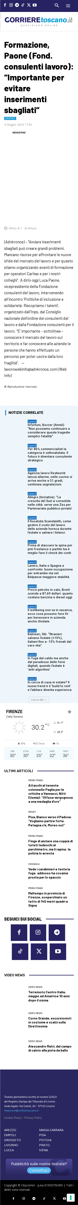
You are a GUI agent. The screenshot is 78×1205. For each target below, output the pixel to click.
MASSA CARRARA (51, 1130)
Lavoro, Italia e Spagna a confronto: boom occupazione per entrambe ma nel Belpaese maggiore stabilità (50, 571)
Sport (32, 812)
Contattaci (39, 1170)
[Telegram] (17, 6)
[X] (29, 6)
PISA (42, 1135)
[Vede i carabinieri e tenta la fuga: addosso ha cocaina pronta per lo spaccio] (14, 871)
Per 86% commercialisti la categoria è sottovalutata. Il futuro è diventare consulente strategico (50, 454)
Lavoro (10, 118)
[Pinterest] (40, 215)
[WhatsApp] (50, 215)
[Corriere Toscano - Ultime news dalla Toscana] (39, 21)
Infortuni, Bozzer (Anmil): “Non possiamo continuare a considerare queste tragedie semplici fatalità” (49, 430)
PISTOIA (45, 1140)
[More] (69, 215)
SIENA (43, 1150)
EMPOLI (10, 1135)
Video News (35, 987)
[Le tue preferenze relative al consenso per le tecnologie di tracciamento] (71, 1198)
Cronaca (34, 864)
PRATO (44, 1145)
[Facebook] (5, 6)
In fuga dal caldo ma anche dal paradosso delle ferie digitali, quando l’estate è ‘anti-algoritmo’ (48, 663)
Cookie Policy (12, 1117)
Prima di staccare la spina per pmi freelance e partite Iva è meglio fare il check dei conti (50, 549)
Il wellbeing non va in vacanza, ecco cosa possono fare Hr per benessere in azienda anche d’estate (50, 615)
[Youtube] (35, 6)
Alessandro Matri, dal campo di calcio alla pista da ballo (50, 1048)
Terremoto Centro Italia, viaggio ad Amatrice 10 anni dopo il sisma (49, 996)
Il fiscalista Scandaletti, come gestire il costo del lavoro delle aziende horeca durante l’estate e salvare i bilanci (50, 526)
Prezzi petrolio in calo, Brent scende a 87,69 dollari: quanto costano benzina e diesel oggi (50, 593)
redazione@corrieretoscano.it (21, 1110)
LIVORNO (11, 1145)
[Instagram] (11, 6)
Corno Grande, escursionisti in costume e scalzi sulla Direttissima (49, 1022)
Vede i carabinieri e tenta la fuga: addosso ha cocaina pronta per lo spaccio (49, 873)
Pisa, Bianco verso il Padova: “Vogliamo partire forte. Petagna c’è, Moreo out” (50, 821)
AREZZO (10, 1130)
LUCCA (9, 1150)
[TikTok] (23, 6)
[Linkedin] (60, 215)
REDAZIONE (18, 132)
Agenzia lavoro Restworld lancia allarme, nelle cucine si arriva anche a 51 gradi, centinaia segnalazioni (50, 478)
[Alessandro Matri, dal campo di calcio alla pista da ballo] (14, 1046)
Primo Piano (35, 780)
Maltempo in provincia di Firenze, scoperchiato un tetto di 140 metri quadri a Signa (48, 899)
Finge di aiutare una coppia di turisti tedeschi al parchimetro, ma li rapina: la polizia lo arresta (50, 847)
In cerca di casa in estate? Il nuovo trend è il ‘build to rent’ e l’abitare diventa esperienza (50, 686)
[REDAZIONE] (8, 132)
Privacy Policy (33, 1117)
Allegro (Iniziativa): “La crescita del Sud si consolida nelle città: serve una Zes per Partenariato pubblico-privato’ (50, 502)
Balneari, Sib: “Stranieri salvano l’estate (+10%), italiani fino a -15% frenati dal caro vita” (49, 639)
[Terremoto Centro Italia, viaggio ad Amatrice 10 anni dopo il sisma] (14, 994)
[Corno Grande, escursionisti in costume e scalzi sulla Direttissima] (14, 1020)
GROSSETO (12, 1140)
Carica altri (37, 700)
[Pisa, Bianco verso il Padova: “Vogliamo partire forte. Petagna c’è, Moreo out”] (14, 819)
